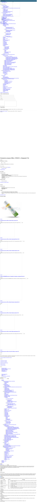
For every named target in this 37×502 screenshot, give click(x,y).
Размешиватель (6, 52)
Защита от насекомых (5, 83)
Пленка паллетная (7, 440)
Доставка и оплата (4, 168)
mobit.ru (5, 377)
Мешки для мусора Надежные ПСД (9, 60)
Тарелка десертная (7, 46)
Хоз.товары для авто (5, 90)
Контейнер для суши (5, 24)
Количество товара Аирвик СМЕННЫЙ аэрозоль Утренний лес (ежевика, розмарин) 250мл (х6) (13, 278)
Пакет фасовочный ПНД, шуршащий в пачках (9, 68)
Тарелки (4, 45)
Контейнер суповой (10, 402)
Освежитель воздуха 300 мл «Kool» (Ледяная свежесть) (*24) (9, 250)
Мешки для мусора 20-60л (8, 61)
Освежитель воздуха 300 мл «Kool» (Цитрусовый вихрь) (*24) (10, 331)
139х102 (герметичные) (10, 398)
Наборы (4, 39)
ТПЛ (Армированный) (6, 77)
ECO (5, 74)
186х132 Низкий (8, 31)
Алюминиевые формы (12, 20)
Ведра (4, 21)
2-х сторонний (6, 444)
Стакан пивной (6, 414)
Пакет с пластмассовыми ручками (9, 439)
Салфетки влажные (5, 9)
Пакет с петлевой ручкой (6, 67)
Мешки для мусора (5, 55)
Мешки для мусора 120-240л (8, 63)
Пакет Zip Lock (6, 425)
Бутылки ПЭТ (3, 370)
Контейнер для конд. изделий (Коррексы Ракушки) (9, 23)
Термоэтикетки (5, 17)
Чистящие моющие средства (8, 82)
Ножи (5, 51)
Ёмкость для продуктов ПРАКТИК (7, 14)
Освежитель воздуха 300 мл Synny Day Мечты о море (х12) (9, 351)
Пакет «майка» (5, 65)
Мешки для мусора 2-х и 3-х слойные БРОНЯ (11, 432)
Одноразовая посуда (4, 371)
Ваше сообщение (2, 106)
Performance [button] (1, 491)
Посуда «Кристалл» (5, 40)
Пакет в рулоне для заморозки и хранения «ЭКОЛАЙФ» (10, 66)
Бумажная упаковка (5, 384)
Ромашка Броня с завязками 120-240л (10, 59)
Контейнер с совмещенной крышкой (12, 401)
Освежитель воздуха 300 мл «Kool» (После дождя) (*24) (9, 220)
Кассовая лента (6, 381)
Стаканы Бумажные (5, 44)
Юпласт (7, 405)
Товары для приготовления (6, 89)
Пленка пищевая (5, 73)
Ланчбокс (4, 37)
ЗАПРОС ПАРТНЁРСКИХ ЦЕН (4, 92)
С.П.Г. (5, 35)
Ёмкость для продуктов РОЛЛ (7, 15)
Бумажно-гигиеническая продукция (6, 368)
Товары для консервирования (6, 88)
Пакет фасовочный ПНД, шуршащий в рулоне (10, 436)
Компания (1, 99)
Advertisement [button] (2, 496)
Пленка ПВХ (4, 72)
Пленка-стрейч (3, 374)
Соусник (4, 41)
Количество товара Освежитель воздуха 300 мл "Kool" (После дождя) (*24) (10, 222)
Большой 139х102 (10, 399)
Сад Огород (6, 453)
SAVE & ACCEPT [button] (2, 501)
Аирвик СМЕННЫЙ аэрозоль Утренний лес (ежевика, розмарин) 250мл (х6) (12, 276)
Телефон (1, 98)
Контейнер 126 (8, 34)
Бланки (5, 383)
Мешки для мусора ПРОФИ (8, 64)
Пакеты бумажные (5, 7)
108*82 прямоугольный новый (10, 27)
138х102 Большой (10, 406)
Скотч (4, 76)
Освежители (6, 81)
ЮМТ (5, 26)
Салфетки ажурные (7, 389)
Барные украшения (7, 392)
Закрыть (1, 237)
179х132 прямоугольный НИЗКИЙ (10, 28)
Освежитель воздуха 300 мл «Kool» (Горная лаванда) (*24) (9, 312)
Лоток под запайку (5, 38)
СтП (5, 32)
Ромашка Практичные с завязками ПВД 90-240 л (12, 58)
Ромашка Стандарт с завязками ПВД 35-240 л (11, 57)
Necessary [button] (1, 476)
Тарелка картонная (7, 48)
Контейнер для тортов (7, 396)
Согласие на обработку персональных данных (6, 357)
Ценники (4, 18)
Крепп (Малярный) (7, 443)
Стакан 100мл (6, 412)
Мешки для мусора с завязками (10, 426)
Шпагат (4, 91)
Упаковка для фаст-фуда (6, 6)
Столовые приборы (7, 416)
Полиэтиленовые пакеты (13, 424)
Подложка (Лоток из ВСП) (8, 410)
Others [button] (1, 499)
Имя (0, 95)
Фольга (5, 458)
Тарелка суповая (8, 423)
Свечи (4, 85)
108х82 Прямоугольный (9, 30)
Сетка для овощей (5, 86)
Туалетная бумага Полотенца (8, 390)
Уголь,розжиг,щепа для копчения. (16, 445)
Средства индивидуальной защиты (7, 87)
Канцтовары (4, 84)
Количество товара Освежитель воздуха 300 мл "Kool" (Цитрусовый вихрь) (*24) (11, 333)
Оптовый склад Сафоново (3, 361)
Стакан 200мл (5, 43)
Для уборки (4, 13)
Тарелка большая (7, 47)
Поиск (8, 378)
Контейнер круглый (8, 33)
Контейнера (4, 25)
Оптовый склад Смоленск (3, 360)
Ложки (5, 50)
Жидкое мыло (6, 80)
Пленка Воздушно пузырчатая (7, 71)
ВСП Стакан (4, 22)
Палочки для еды (7, 53)
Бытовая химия (5, 79)
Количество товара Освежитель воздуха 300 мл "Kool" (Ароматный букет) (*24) (11, 241)
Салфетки (6, 387)
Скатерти (6, 454)
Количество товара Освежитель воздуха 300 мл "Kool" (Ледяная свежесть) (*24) (11, 252)
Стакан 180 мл (5, 42)
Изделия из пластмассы (5, 369)
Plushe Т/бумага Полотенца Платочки (7, 11)
